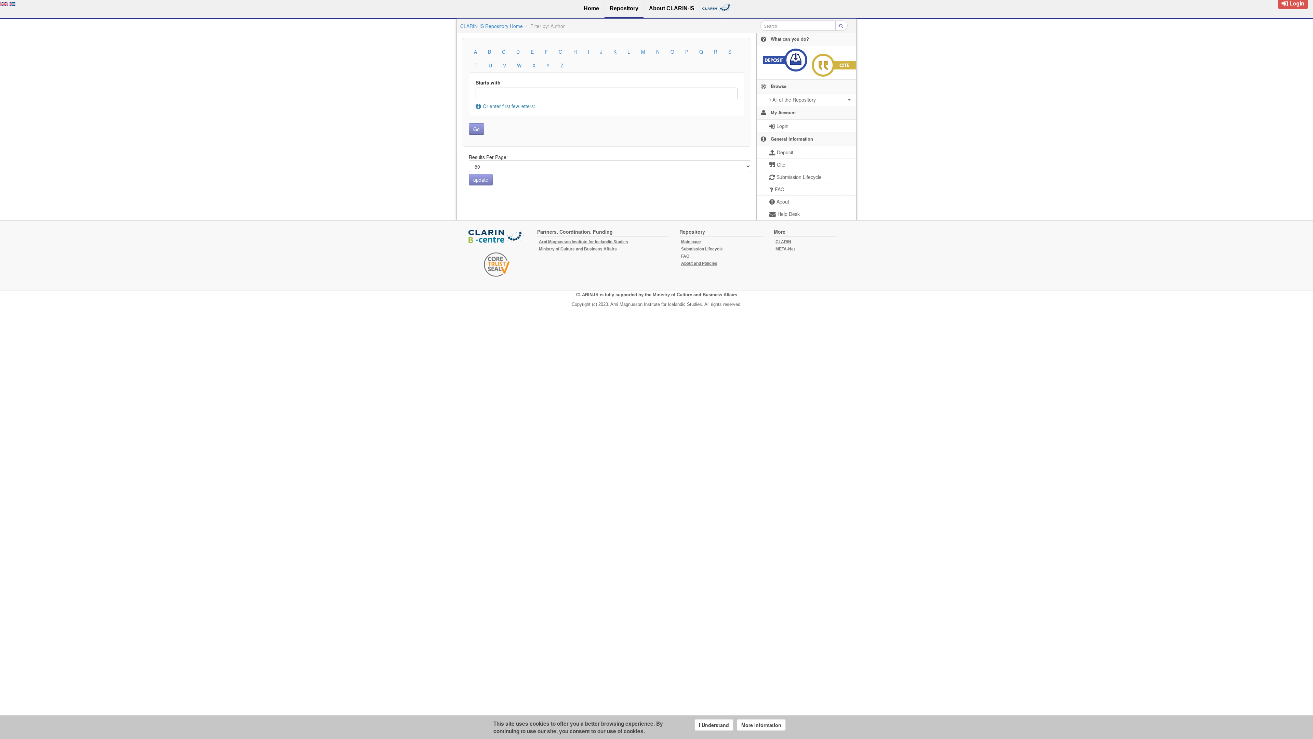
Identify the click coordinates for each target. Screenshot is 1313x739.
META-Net (785, 249)
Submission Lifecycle (702, 249)
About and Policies (699, 263)
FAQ (685, 256)
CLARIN (783, 241)
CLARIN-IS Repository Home (491, 26)
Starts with (488, 82)
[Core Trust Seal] (496, 264)
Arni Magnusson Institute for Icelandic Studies (583, 241)
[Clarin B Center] (497, 237)
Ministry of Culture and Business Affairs (578, 249)
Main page (691, 241)
